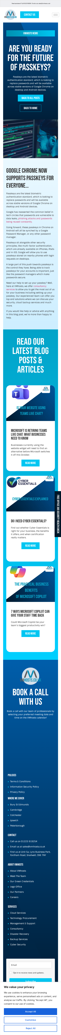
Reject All (30, 1028)
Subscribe (30, 981)
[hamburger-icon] (55, 15)
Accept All (30, 1011)
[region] (30, 1008)
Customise (30, 1020)
